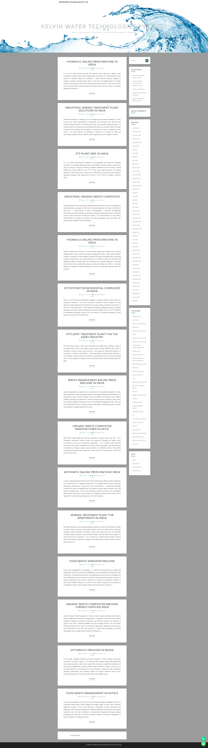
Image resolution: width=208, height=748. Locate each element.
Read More (92, 93)
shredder (134, 398)
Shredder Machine (137, 402)
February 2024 (136, 211)
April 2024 (135, 203)
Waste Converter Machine (139, 433)
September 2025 (136, 142)
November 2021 (136, 279)
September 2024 (136, 185)
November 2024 (136, 178)
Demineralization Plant (139, 331)
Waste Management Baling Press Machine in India (92, 381)
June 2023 (135, 239)
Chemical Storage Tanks (139, 323)
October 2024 (136, 182)
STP (133, 415)
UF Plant (134, 426)
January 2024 (136, 214)
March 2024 (135, 207)
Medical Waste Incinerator (139, 364)
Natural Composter (137, 375)
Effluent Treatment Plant (139, 338)
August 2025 (135, 146)
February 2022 (136, 268)
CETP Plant (135, 320)
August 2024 (135, 189)
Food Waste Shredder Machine (92, 561)
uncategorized (136, 429)
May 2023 (134, 243)
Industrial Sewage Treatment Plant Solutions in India (92, 109)
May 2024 (134, 200)
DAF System (135, 327)
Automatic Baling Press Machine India (92, 472)
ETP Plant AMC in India (92, 153)
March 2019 (135, 290)
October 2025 (136, 139)
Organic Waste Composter (139, 382)
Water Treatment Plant (139, 440)
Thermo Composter (137, 422)
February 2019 (136, 293)
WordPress (108, 744)
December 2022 (136, 257)
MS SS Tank (135, 367)
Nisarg (119, 744)
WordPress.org (136, 470)
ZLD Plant (135, 444)
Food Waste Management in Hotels (92, 693)
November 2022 (136, 261)
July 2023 (134, 236)
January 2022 (136, 272)
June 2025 (135, 153)
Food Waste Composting (139, 341)
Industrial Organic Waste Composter (92, 196)
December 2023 (136, 218)
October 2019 (136, 286)
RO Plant (134, 391)
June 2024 (135, 196)
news (133, 378)
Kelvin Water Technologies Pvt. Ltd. (73, 2)
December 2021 (136, 275)
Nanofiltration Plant (138, 371)
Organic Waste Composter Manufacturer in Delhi (92, 427)
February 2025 (136, 167)
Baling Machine (136, 316)
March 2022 (135, 265)
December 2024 (136, 175)
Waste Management (137, 437)
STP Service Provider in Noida (92, 650)
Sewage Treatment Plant (139, 395)
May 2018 (134, 300)
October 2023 (136, 225)
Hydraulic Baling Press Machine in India (92, 63)
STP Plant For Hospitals (139, 419)
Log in (134, 460)
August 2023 (135, 232)
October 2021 (136, 283)
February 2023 (136, 250)
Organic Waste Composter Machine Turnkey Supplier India (92, 605)
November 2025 (136, 135)
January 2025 (136, 171)
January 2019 (136, 297)
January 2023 (136, 254)
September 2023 (136, 229)
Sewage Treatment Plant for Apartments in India (92, 516)
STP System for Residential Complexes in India (92, 289)
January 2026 (136, 128)
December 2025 (136, 131)
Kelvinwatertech (99, 68)
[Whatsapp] (203, 744)
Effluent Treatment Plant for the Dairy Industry (92, 335)
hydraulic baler (136, 351)
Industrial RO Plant (137, 354)
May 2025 (134, 157)
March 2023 (135, 247)
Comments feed (136, 467)
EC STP (134, 334)
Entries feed (135, 463)
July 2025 (134, 149)
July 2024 (134, 193)
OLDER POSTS (75, 735)
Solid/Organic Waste (138, 411)
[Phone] (203, 739)
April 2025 (135, 160)
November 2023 (136, 221)
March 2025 (135, 164)
